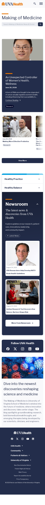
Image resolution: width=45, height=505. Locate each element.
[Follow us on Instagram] (22, 349)
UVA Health (16, 446)
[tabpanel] (22, 263)
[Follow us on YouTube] (37, 349)
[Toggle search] (35, 4)
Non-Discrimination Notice (22, 465)
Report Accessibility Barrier (22, 475)
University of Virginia (20, 460)
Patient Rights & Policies (22, 469)
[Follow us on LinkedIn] (30, 349)
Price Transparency (22, 479)
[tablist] (22, 183)
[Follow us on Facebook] (8, 349)
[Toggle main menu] (41, 4)
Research (9, 106)
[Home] (12, 4)
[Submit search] (40, 24)
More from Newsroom (20, 323)
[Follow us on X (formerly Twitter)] (15, 349)
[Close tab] (37, 204)
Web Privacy (23, 472)
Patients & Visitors (19, 455)
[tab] (22, 179)
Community (16, 451)
